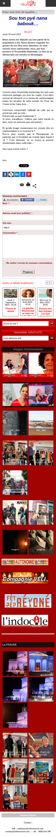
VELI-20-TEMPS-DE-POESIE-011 (41, 461)
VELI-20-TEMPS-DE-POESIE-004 (15, 805)
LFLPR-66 (41, 372)
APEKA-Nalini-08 (41, 520)
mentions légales (28, 815)
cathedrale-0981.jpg (15, 722)
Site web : (7, 223)
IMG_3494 (41, 430)
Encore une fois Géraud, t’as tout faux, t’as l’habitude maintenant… (45, 311)
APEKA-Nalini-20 (15, 520)
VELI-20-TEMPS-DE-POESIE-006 (41, 779)
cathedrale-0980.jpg (15, 671)
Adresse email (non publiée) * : (17, 213)
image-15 (41, 549)
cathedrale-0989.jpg (15, 697)
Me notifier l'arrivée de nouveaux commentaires (29, 263)
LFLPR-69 (15, 372)
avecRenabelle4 (41, 402)
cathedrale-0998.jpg (41, 671)
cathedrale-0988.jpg (41, 697)
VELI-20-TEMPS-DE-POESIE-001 (41, 753)
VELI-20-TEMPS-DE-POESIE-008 (15, 753)
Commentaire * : (10, 233)
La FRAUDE (9, 644)
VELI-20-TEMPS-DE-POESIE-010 (15, 779)
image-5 (15, 549)
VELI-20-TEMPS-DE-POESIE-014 (15, 461)
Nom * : (6, 203)
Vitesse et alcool (10, 309)
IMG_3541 (15, 430)
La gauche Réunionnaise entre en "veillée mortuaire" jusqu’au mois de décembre (28, 311)
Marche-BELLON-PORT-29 (15, 490)
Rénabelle (15, 402)
